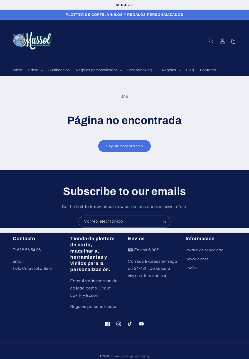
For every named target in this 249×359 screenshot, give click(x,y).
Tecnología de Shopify (135, 356)
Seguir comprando (124, 146)
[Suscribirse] (164, 222)
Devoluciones (197, 259)
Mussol (115, 356)
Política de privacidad (204, 250)
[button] (35, 70)
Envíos (191, 268)
